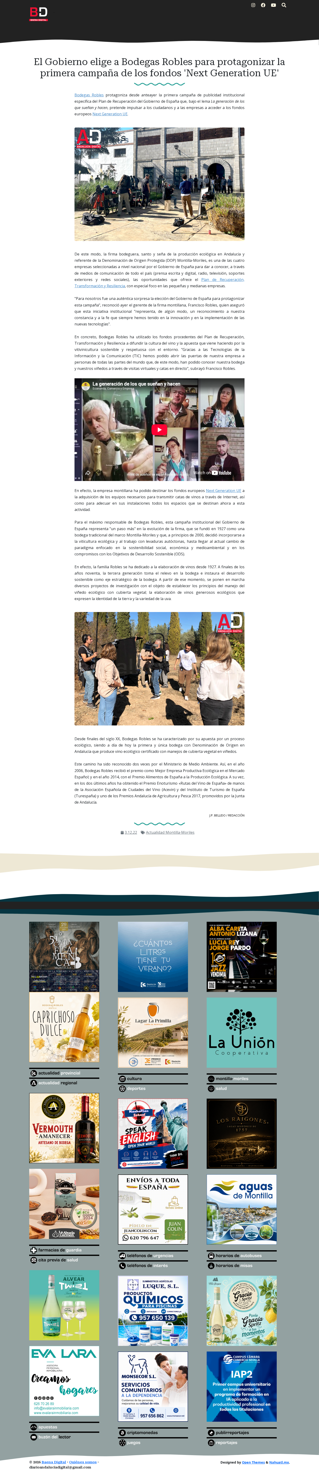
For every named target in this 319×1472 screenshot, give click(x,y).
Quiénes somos (83, 1462)
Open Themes (253, 1462)
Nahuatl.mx (279, 1462)
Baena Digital (54, 1462)
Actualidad (156, 832)
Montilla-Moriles (180, 832)
